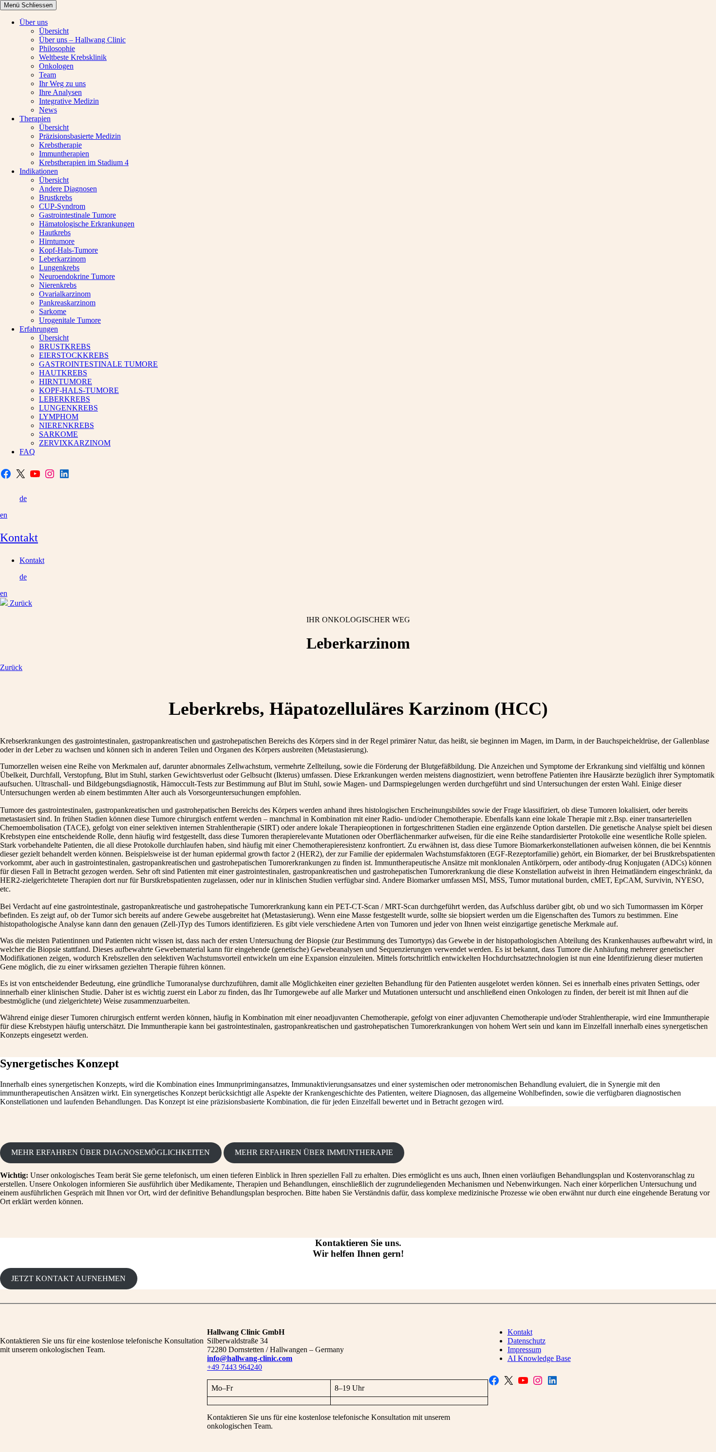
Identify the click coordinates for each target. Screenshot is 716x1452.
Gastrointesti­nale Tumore (77, 215)
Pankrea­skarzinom (67, 302)
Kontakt (19, 537)
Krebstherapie (60, 145)
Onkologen (56, 66)
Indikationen (38, 171)
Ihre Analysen (60, 92)
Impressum (524, 1349)
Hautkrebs (55, 232)
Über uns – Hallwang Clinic (82, 40)
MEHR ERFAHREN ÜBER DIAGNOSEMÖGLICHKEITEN (110, 1152)
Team (47, 75)
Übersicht (54, 31)
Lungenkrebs (59, 267)
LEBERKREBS (64, 399)
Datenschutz (527, 1341)
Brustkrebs (55, 197)
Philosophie (57, 48)
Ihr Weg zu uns (62, 83)
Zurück (21, 603)
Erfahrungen (38, 329)
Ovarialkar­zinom (65, 294)
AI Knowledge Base (539, 1358)
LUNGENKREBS (68, 408)
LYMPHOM (58, 416)
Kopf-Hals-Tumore (68, 250)
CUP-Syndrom (62, 206)
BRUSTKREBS (65, 346)
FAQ (27, 451)
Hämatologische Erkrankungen (86, 224)
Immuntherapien (64, 153)
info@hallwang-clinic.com (249, 1358)
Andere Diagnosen (68, 189)
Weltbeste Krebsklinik (73, 57)
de (23, 498)
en (3, 515)
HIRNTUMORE (65, 381)
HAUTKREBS (63, 373)
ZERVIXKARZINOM (75, 443)
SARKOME (58, 434)
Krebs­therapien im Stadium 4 (84, 162)
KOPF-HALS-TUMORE (79, 390)
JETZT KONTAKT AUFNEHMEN (68, 1278)
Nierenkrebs (57, 285)
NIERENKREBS (66, 425)
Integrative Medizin (69, 101)
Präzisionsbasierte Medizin (80, 136)
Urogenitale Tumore (70, 320)
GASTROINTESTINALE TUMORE (98, 364)
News (48, 110)
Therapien (35, 118)
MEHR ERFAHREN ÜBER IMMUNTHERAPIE (314, 1152)
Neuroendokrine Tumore (77, 276)
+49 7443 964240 (234, 1367)
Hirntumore (57, 241)
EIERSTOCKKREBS (74, 355)
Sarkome (52, 311)
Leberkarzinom (62, 259)
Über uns (33, 22)
